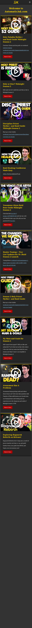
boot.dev (12, 221)
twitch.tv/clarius (7, 48)
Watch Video (7, 56)
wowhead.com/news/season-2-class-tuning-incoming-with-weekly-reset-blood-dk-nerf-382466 (15, 263)
